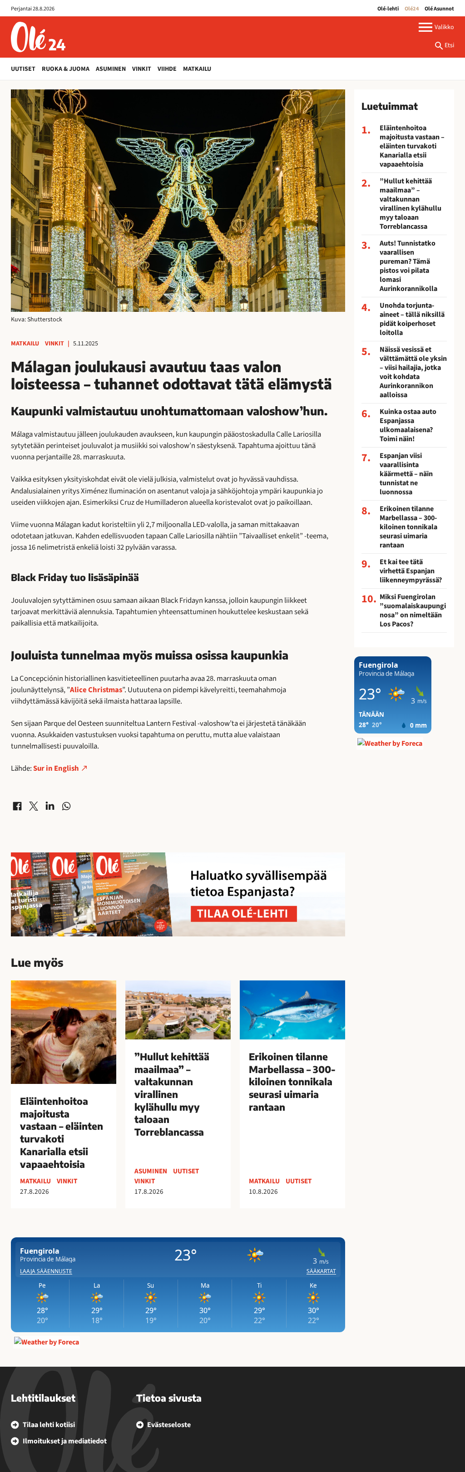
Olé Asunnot (439, 9)
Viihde (167, 69)
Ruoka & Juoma (65, 69)
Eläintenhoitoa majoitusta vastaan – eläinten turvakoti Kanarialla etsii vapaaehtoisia (412, 146)
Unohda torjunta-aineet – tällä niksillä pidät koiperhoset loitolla (412, 319)
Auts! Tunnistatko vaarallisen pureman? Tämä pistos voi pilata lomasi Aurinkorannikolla (408, 266)
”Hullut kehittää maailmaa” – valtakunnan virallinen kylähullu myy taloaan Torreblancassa (410, 204)
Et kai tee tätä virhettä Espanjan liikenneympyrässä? (411, 571)
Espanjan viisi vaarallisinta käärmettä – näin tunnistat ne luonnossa (406, 474)
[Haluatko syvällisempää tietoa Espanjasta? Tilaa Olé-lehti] (178, 894)
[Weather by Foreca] (46, 1342)
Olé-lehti (388, 9)
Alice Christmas (96, 689)
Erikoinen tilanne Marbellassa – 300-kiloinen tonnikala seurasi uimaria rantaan (408, 527)
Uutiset (23, 69)
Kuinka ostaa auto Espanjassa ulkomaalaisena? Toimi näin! (408, 425)
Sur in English (56, 768)
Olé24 (412, 9)
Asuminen (111, 69)
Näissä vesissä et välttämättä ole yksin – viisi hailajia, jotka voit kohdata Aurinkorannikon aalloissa (413, 372)
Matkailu (197, 69)
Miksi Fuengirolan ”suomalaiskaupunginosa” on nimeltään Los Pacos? (413, 610)
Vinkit (141, 69)
